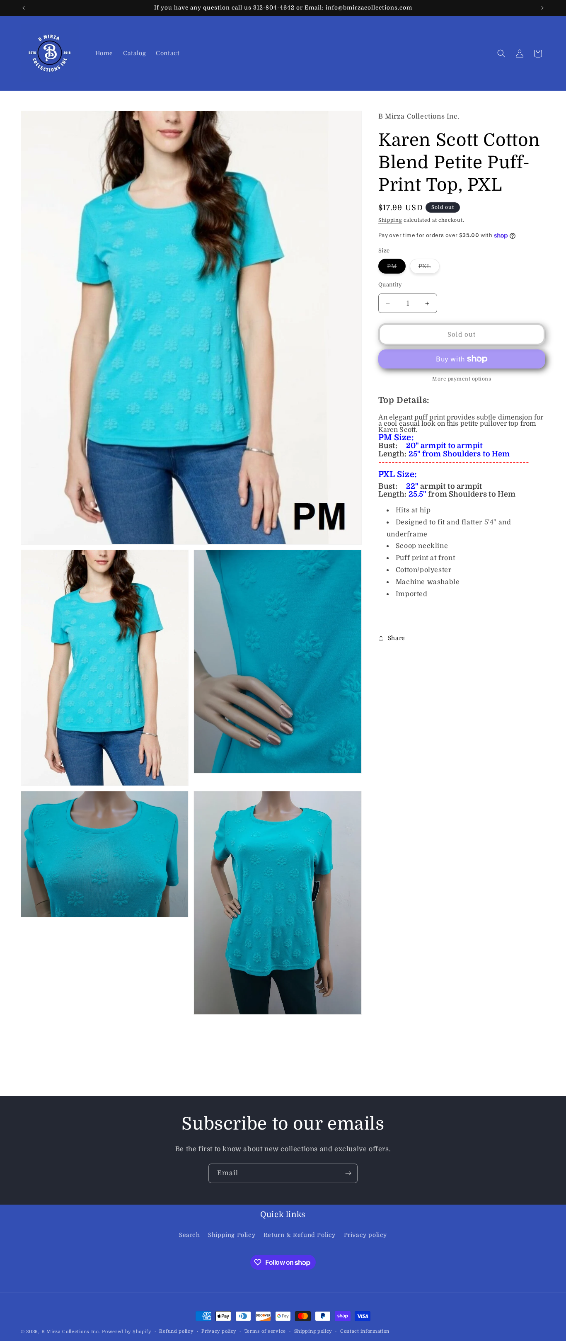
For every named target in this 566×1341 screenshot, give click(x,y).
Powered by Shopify (126, 1331)
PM (396, 268)
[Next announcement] (542, 8)
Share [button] (396, 638)
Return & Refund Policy (300, 1235)
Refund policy (176, 1331)
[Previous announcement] (24, 8)
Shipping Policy (231, 1235)
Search (189, 1235)
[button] (501, 53)
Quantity (390, 284)
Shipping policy (313, 1331)
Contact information (364, 1331)
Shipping (390, 220)
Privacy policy (365, 1235)
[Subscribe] (348, 1173)
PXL (429, 268)
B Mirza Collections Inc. (71, 1331)
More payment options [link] (461, 379)
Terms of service (265, 1331)
